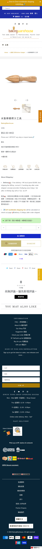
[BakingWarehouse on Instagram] (26, 24)
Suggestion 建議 (21, 332)
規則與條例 (21, 491)
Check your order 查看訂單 (21, 335)
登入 (36, 13)
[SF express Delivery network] (5, 460)
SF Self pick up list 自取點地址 (21, 338)
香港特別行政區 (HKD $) (20, 526)
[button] (36, 547)
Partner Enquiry (21, 508)
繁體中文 (20, 519)
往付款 (27, 16)
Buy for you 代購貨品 (21, 341)
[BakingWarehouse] (21, 33)
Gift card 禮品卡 (21, 345)
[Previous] (15, 100)
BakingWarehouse (7, 123)
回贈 (21, 495)
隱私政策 (21, 486)
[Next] (26, 100)
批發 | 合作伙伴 (21, 504)
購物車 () (18, 16)
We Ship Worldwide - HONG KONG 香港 (18, 13)
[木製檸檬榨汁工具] (21, 78)
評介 (21, 499)
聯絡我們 (21, 512)
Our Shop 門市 (21, 328)
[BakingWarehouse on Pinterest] (23, 24)
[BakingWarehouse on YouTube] (19, 24)
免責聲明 (21, 482)
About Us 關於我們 (21, 325)
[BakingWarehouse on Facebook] (15, 24)
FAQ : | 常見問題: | (21, 322)
